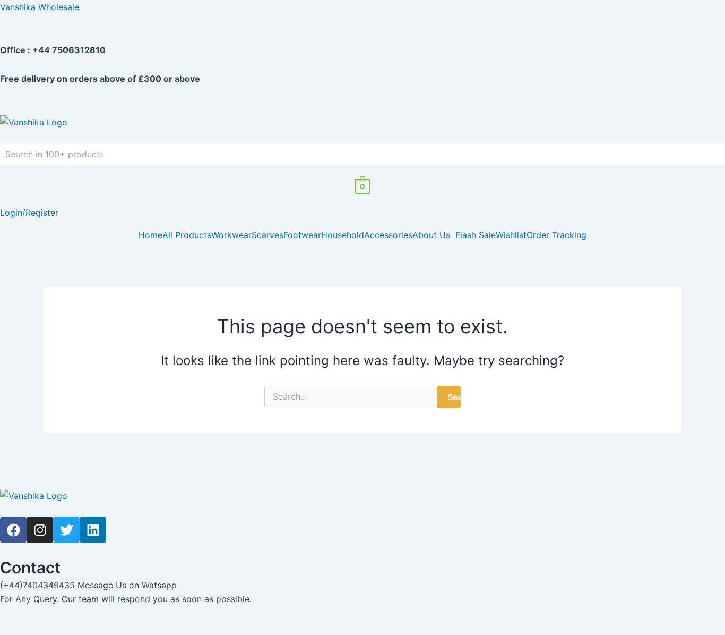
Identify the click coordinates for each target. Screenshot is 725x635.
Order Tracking (556, 235)
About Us (431, 235)
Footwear (302, 235)
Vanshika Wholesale (39, 7)
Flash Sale (475, 235)
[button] (433, 235)
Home (150, 235)
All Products (186, 235)
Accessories (388, 235)
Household (342, 235)
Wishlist (511, 235)
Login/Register (29, 212)
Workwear (231, 235)
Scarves (267, 235)
